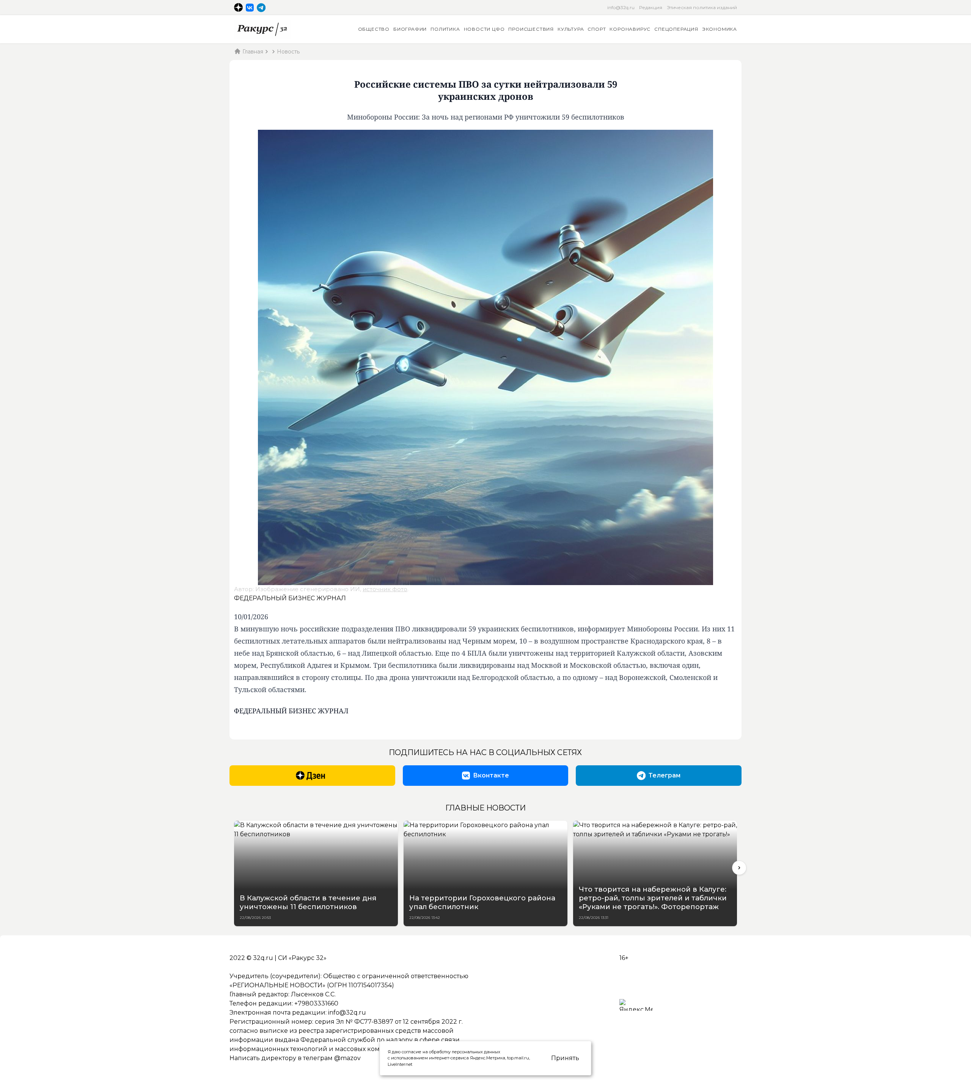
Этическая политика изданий (702, 7)
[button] (739, 868)
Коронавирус (630, 29)
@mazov (347, 1058)
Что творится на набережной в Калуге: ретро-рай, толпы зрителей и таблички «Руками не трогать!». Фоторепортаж (653, 898)
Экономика (719, 29)
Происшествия (531, 29)
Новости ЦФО (484, 29)
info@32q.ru (621, 7)
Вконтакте (491, 775)
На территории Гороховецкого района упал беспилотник (482, 902)
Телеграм (664, 775)
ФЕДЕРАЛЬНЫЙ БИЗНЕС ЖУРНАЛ (290, 598)
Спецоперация (676, 29)
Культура (571, 29)
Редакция (650, 7)
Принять (565, 1058)
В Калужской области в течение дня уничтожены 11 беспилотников (308, 902)
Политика (445, 29)
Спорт (597, 29)
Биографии (410, 29)
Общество (374, 29)
